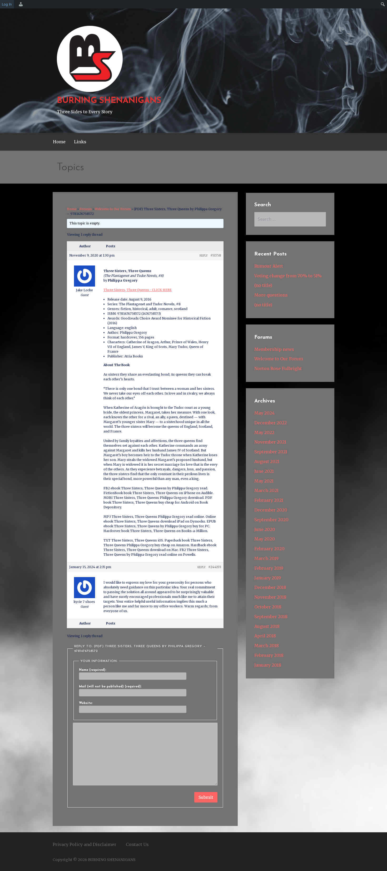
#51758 (215, 255)
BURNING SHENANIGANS (109, 101)
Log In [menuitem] (7, 4)
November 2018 (270, 597)
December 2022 (270, 422)
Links (80, 141)
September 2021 (270, 451)
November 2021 (270, 442)
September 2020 (271, 519)
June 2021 (264, 471)
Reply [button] (204, 255)
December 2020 (270, 510)
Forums (86, 209)
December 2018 (270, 587)
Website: (86, 703)
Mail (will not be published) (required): (110, 686)
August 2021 (266, 461)
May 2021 (264, 481)
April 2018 (265, 635)
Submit (206, 797)
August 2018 (267, 626)
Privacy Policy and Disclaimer (84, 844)
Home (59, 141)
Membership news (274, 349)
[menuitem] (20, 4)
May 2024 (264, 413)
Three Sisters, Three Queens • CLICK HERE (137, 290)
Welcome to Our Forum (113, 209)
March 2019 (266, 558)
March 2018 (266, 645)
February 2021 (268, 500)
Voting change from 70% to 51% (288, 275)
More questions (271, 295)
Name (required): (92, 670)
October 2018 (267, 606)
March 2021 (266, 490)
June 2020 (264, 529)
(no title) (263, 285)
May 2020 (264, 539)
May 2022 (264, 432)
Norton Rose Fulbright (278, 368)
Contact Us (137, 844)
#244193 (214, 567)
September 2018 (270, 616)
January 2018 (267, 665)
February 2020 (269, 548)
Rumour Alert (268, 266)
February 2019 (268, 568)
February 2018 (269, 655)
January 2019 (267, 577)
